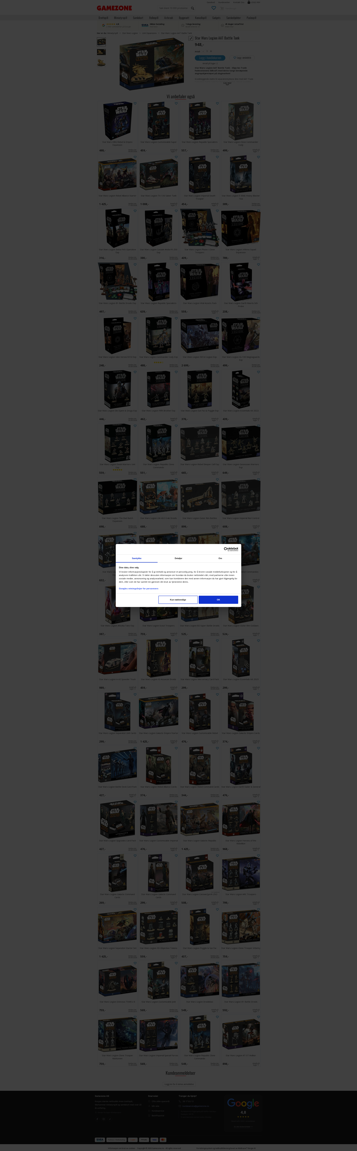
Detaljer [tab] (178, 558)
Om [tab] (220, 558)
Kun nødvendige (178, 600)
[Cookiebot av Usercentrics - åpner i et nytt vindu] (226, 549)
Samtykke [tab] (137, 558)
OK (218, 600)
